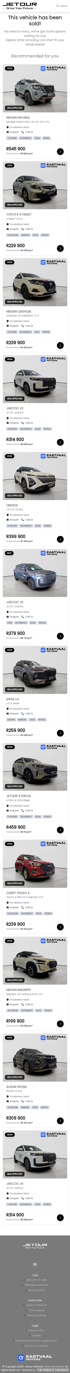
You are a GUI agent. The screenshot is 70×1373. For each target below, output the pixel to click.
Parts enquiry (36, 1310)
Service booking (36, 1315)
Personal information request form (36, 1340)
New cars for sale (37, 1280)
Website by (45, 1370)
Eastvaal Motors (54, 1366)
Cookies (36, 1335)
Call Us (29, 132)
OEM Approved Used (36, 1285)
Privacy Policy (36, 1330)
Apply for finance (36, 1305)
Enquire (14, 132)
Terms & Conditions (36, 1345)
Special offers (36, 1290)
